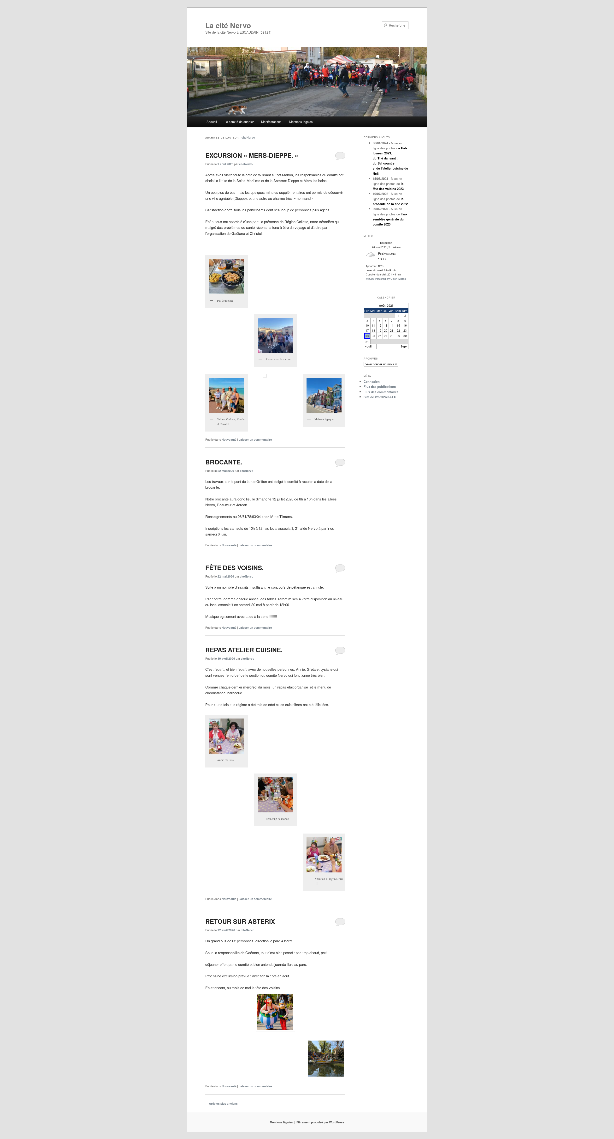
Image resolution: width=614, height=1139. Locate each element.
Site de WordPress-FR (380, 397)
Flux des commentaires (381, 392)
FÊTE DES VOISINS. (234, 567)
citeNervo (248, 137)
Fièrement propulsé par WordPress (320, 1122)
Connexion (372, 381)
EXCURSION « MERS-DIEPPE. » (251, 155)
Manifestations (271, 121)
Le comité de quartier (239, 121)
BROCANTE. (223, 461)
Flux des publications (380, 386)
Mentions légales (301, 121)
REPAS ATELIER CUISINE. (244, 649)
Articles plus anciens (221, 1103)
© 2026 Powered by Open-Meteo (386, 278)
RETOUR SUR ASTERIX (240, 921)
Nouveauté (229, 439)
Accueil (212, 121)
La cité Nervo (228, 25)
